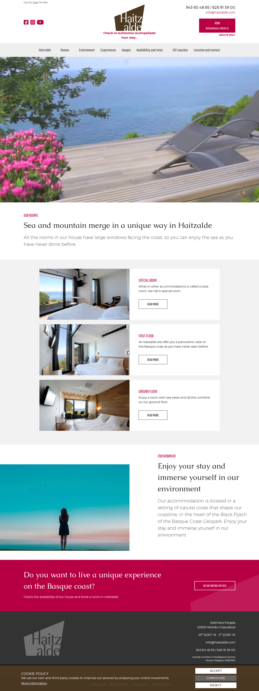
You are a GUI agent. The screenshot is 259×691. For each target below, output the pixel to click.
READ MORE (153, 304)
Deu (45, 2)
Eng (35, 2)
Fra (40, 2)
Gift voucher (180, 50)
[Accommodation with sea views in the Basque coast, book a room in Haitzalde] (129, 17)
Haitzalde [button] (45, 50)
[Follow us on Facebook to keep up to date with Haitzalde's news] (27, 22)
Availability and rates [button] (150, 50)
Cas (25, 2)
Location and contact (207, 50)
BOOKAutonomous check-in (217, 25)
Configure (216, 678)
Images (126, 50)
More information (34, 683)
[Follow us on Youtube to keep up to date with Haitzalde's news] (41, 22)
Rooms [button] (65, 50)
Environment (87, 50)
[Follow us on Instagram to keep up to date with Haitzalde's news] (33, 22)
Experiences (108, 50)
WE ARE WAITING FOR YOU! (214, 585)
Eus (30, 2)
